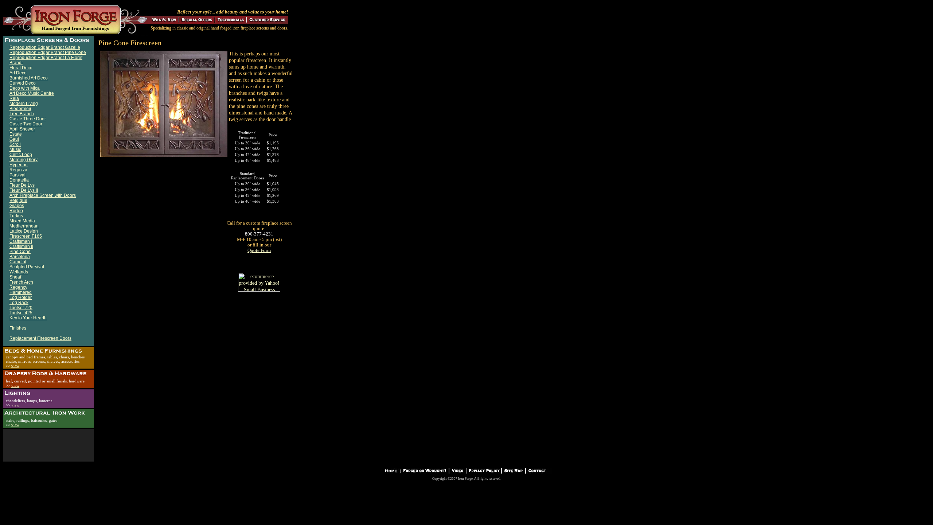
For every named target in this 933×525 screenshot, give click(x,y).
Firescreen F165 (25, 236)
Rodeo (16, 210)
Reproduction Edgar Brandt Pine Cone (47, 52)
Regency (18, 287)
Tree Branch (21, 113)
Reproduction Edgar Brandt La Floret (45, 57)
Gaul (14, 139)
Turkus (16, 215)
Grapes (16, 205)
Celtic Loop (20, 154)
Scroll (15, 144)
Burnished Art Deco (28, 78)
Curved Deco (22, 83)
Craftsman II (21, 246)
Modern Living (23, 103)
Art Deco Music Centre (31, 93)
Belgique (18, 200)
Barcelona (19, 256)
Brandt (16, 62)
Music (15, 149)
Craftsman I (20, 241)
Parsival (17, 175)
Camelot (17, 261)
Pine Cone (20, 251)
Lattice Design (23, 231)
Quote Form (259, 250)
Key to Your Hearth (28, 317)
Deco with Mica (24, 88)
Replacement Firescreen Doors (40, 338)
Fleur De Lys (22, 185)
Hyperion (18, 164)
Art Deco (18, 72)
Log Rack (18, 302)
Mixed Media (22, 220)
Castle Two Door (25, 124)
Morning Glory (23, 159)
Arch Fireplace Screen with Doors (42, 195)
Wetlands (18, 272)
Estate (15, 134)
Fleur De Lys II (23, 190)
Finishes (17, 328)
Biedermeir (20, 108)
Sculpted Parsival (26, 266)
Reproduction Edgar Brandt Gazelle (44, 47)
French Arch (21, 282)
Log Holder (20, 297)
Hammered (20, 292)
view (15, 365)
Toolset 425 (20, 312)
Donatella (19, 180)
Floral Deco (20, 67)
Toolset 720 (20, 307)
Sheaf (15, 277)
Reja (14, 98)
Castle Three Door (27, 118)
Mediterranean (24, 226)
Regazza (18, 169)
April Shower (22, 129)
